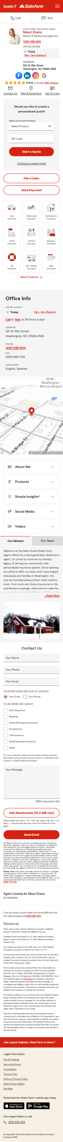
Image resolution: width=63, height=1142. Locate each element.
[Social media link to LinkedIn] (27, 75)
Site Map (8, 1089)
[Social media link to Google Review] (44, 75)
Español (8, 6)
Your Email (12, 681)
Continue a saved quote (31, 163)
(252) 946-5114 (32, 41)
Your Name (12, 658)
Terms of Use (10, 1074)
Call (8, 319)
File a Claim (31, 178)
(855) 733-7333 (10, 882)
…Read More (51, 595)
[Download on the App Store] (14, 1105)
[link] (32, 6)
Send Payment (32, 190)
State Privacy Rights (14, 1084)
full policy (28, 979)
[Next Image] (53, 620)
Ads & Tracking (11, 1059)
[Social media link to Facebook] (18, 75)
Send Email (31, 834)
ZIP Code (16, 138)
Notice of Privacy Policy (16, 1079)
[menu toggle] (57, 6)
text (17, 319)
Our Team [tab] (47, 540)
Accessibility (10, 1069)
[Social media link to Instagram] (35, 75)
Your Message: (14, 769)
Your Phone (12, 669)
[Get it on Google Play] (38, 1105)
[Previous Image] (10, 620)
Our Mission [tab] (16, 540)
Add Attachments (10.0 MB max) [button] (31, 812)
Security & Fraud (12, 1064)
